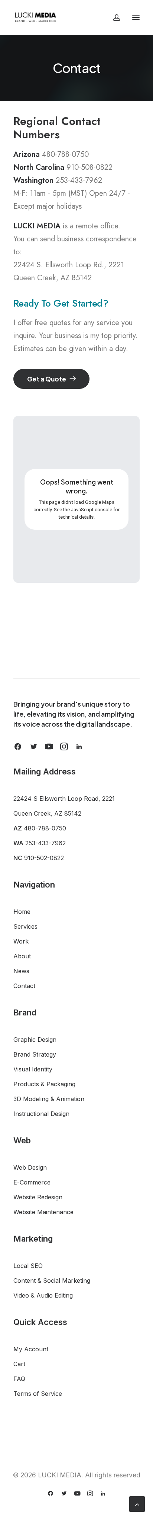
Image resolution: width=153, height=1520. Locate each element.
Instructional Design (41, 1113)
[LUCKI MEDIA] (35, 17)
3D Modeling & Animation (48, 1099)
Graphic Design (34, 1039)
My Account (30, 1349)
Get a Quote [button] (46, 379)
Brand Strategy (34, 1054)
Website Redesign (37, 1197)
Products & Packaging (44, 1084)
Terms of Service (37, 1393)
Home (21, 911)
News (21, 971)
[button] (136, 17)
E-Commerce (32, 1182)
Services (25, 926)
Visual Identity (32, 1069)
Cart (19, 1364)
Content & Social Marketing (51, 1280)
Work (21, 941)
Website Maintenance (43, 1212)
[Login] (113, 17)
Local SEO (28, 1265)
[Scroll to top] (137, 1503)
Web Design (30, 1167)
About (22, 956)
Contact (24, 985)
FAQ (19, 1378)
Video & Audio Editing (43, 1295)
